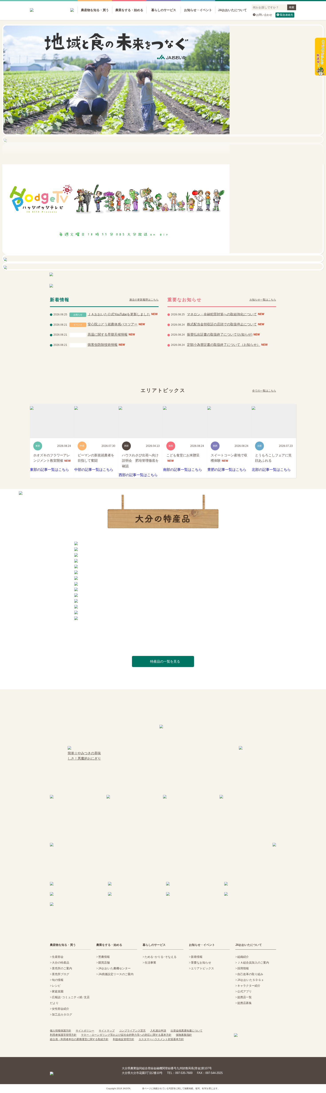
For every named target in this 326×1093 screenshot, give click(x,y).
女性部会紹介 (60, 1008)
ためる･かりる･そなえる (161, 956)
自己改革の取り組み (250, 974)
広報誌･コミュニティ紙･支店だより (70, 1000)
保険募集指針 (184, 1034)
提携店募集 (244, 1003)
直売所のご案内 (62, 968)
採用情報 (243, 968)
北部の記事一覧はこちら (271, 469)
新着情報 (196, 956)
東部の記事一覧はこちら (49, 469)
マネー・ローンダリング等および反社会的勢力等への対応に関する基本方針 (126, 1034)
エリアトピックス (202, 968)
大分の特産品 (60, 962)
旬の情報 (57, 980)
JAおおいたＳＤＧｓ (250, 980)
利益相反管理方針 (123, 1039)
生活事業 (150, 962)
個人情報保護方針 (60, 1030)
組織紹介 (243, 956)
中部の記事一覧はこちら (93, 469)
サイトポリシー (85, 1030)
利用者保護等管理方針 (63, 1034)
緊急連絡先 (286, 14)
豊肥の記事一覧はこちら (226, 469)
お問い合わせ (264, 14)
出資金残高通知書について (186, 1030)
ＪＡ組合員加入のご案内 (253, 962)
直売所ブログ (60, 974)
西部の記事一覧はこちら (138, 475)
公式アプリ (244, 991)
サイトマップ (107, 1030)
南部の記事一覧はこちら (182, 469)
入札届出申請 (158, 1030)
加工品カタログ (62, 1014)
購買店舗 (104, 962)
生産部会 (57, 956)
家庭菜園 (57, 991)
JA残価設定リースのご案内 (116, 974)
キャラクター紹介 (248, 985)
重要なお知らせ (201, 962)
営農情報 (104, 956)
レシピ (56, 985)
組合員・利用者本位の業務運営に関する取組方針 (79, 1039)
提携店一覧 (244, 997)
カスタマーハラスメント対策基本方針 (161, 1039)
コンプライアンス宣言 (132, 1030)
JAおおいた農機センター (114, 968)
